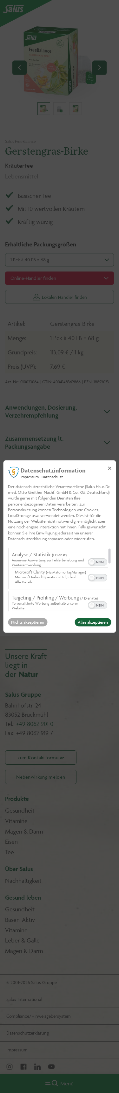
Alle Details (23, 582)
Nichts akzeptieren (27, 622)
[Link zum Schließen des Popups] (109, 468)
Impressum (30, 476)
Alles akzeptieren (93, 622)
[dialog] (59, 546)
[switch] (97, 562)
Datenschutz (52, 476)
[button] (91, 562)
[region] (59, 580)
